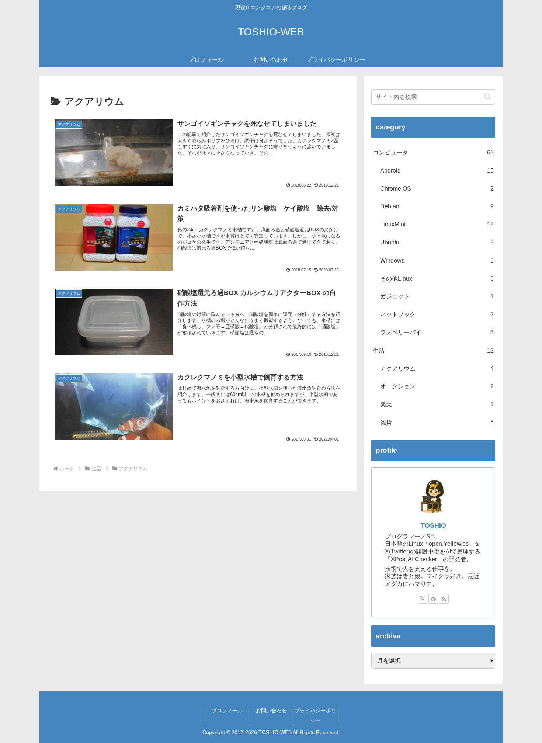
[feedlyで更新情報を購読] (433, 599)
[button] (487, 97)
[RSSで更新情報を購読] (444, 599)
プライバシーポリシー (315, 715)
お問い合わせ (271, 711)
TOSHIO (433, 525)
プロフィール (227, 711)
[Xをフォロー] (422, 599)
